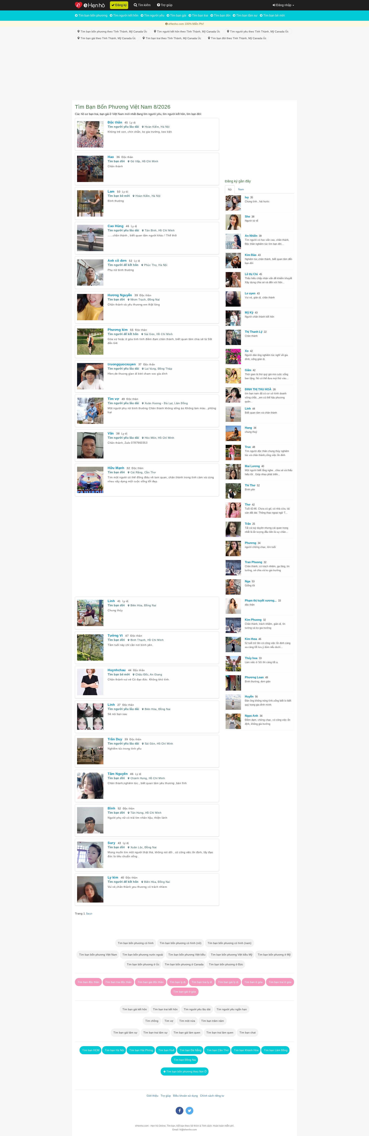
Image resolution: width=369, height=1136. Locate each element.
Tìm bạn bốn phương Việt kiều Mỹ (231, 954)
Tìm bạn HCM (90, 1050)
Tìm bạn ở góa (253, 982)
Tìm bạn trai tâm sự (155, 1032)
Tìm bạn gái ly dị (228, 982)
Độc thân (127, 157)
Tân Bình (151, 230)
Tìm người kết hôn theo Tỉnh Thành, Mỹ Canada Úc (189, 31)
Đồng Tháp (165, 368)
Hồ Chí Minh (150, 161)
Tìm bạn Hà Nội (114, 1050)
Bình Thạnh (138, 639)
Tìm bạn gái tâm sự (125, 1032)
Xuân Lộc (136, 847)
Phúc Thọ (150, 264)
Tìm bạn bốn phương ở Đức (225, 964)
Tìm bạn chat (247, 1032)
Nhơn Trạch (138, 299)
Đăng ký (121, 5)
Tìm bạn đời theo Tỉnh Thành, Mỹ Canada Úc (238, 38)
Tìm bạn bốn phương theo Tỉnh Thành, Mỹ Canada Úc (114, 31)
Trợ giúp (165, 1095)
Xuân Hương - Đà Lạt (159, 403)
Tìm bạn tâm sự (246, 15)
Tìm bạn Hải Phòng (141, 1050)
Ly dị (132, 122)
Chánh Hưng (138, 778)
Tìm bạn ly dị (177, 982)
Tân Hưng (137, 812)
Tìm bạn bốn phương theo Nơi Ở (186, 1071)
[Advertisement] (184, 71)
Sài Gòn (149, 334)
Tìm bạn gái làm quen (187, 1032)
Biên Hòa (136, 605)
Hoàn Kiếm (152, 126)
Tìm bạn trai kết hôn (165, 1009)
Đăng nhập (283, 5)
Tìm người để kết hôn (123, 264)
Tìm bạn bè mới (274, 15)
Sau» (89, 913)
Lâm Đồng (181, 403)
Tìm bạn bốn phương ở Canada (184, 964)
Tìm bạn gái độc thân (150, 982)
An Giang (156, 674)
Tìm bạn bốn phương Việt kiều (186, 954)
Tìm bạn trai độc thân (118, 982)
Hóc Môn (150, 437)
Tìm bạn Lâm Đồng (275, 1050)
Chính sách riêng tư (211, 1095)
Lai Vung (150, 368)
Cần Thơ (150, 472)
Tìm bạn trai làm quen (220, 1032)
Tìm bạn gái (177, 15)
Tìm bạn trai (199, 15)
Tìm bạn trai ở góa (280, 982)
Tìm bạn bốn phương (92, 15)
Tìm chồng (152, 1020)
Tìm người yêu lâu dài (123, 126)
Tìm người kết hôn (125, 15)
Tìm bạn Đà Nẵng (190, 1050)
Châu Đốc (141, 674)
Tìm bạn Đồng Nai (184, 1059)
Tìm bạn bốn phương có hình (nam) (229, 943)
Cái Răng (136, 472)
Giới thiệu (151, 1095)
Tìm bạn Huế (166, 1050)
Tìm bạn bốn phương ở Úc (142, 964)
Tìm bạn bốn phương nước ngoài (142, 954)
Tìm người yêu (153, 15)
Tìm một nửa (187, 1020)
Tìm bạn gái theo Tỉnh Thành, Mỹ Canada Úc (108, 38)
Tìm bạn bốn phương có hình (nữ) (180, 943)
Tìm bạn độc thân (88, 982)
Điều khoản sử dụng (185, 1095)
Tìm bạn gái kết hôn (135, 1009)
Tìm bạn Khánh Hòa (245, 1050)
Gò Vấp (135, 161)
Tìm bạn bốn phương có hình (135, 943)
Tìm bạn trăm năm (212, 1020)
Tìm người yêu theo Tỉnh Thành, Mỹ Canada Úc (259, 31)
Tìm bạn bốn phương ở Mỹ (274, 954)
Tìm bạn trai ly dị (202, 982)
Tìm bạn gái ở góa (185, 991)
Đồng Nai (154, 299)
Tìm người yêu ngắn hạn (232, 1009)
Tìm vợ (169, 1020)
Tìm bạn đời (221, 15)
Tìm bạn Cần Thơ (217, 1050)
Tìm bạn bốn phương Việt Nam (97, 954)
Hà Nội (165, 126)
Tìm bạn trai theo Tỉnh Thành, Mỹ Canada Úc (174, 38)
